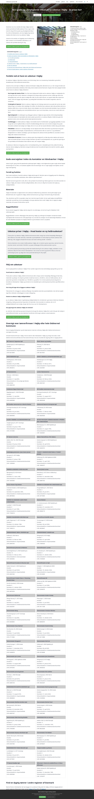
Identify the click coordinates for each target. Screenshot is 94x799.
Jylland (63, 1)
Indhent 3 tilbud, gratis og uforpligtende (51, 15)
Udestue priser (37, 15)
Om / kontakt (79, 1)
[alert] (47, 794)
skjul (20, 51)
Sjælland (72, 1)
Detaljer (58, 794)
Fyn (67, 1)
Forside (58, 1)
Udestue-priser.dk (11, 2)
